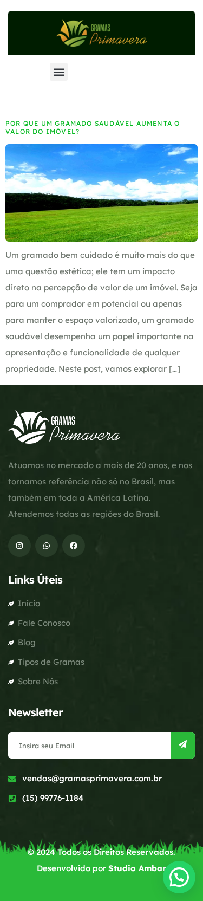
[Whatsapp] (46, 545)
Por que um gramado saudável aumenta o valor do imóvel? (92, 127)
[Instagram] (19, 545)
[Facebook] (73, 545)
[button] (59, 72)
